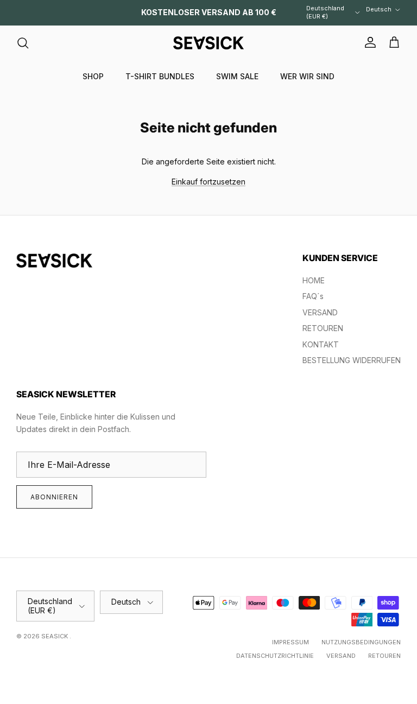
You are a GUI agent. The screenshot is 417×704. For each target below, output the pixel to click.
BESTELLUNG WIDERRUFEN (351, 360)
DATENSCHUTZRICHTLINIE (275, 655)
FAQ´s (313, 296)
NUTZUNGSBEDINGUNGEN (361, 642)
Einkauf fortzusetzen (208, 181)
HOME (313, 280)
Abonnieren (54, 497)
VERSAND (320, 312)
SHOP (93, 76)
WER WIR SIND (307, 76)
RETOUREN (322, 328)
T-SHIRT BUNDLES (159, 76)
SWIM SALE (237, 76)
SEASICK (55, 636)
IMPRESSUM (290, 642)
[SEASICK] (208, 42)
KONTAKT (320, 344)
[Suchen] (22, 42)
